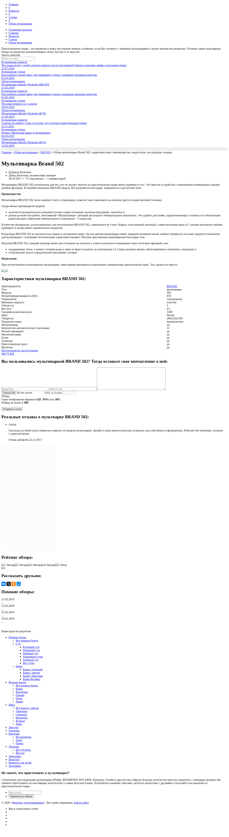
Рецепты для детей (20, 762)
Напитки (14, 759)
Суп (18, 643)
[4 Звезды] (48, 565)
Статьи (13, 17)
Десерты (14, 746)
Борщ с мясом (31, 672)
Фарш (19, 701)
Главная (13, 4)
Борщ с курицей (33, 669)
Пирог (20, 743)
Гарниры (14, 730)
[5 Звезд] (61, 565)
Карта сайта (81, 802)
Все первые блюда (27, 640)
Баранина (21, 717)
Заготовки (15, 765)
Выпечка (14, 733)
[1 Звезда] (7, 565)
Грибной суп (30, 659)
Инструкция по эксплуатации (19, 352)
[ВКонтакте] (3, 584)
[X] (8, 584)
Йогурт (20, 753)
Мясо (12, 704)
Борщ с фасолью (33, 675)
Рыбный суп (30, 653)
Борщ (19, 666)
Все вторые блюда (27, 685)
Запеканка (15, 756)
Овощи (20, 695)
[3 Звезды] (35, 565)
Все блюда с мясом (27, 708)
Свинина (21, 714)
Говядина (21, 711)
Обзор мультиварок (20, 23)
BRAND (172, 286)
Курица (20, 720)
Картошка (22, 691)
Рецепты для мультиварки (28, 802)
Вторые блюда (17, 682)
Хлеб (19, 740)
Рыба (19, 724)
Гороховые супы (33, 656)
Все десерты (23, 749)
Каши (19, 688)
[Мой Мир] (18, 584)
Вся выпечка (23, 736)
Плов (19, 698)
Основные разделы (20, 29)
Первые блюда (17, 637)
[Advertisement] (28, 497)
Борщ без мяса (31, 679)
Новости (14, 10)
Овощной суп (31, 650)
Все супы (28, 663)
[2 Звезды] (21, 565)
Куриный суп (31, 647)
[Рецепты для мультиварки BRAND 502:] (3, 271)
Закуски (13, 727)
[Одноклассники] (13, 584)
